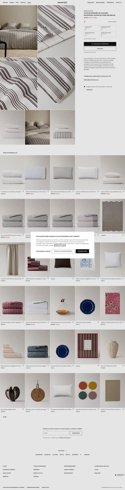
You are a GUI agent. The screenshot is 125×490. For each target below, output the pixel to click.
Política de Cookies (60, 245)
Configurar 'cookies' (43, 251)
